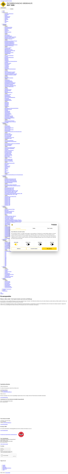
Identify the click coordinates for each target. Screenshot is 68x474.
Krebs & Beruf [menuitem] (7, 156)
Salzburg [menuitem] (6, 167)
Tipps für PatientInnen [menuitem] (8, 144)
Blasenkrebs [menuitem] (7, 102)
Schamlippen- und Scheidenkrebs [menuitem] (10, 85)
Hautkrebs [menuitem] (6, 62)
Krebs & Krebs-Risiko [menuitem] (8, 27)
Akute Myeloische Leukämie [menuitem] (9, 72)
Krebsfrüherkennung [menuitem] (8, 28)
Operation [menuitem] (6, 110)
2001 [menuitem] (5, 265)
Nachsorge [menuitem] (6, 149)
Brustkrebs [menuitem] (6, 58)
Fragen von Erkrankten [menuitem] (8, 160)
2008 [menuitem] (5, 258)
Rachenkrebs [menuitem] (7, 98)
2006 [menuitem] (5, 260)
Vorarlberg (6, 21)
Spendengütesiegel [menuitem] (8, 286)
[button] (3, 7)
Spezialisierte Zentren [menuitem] (8, 212)
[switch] (28, 244)
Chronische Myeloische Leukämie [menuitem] (10, 74)
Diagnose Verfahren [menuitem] (8, 47)
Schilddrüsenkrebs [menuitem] (8, 99)
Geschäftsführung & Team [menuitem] (9, 274)
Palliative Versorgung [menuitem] (8, 157)
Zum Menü (6, 0)
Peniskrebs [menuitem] (6, 105)
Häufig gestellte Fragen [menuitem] (8, 159)
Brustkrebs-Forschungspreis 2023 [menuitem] (10, 179)
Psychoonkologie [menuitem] (7, 126)
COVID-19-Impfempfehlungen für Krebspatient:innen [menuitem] (14, 174)
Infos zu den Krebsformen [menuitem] (9, 55)
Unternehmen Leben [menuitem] (8, 138)
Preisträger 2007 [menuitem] (7, 198)
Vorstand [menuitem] (6, 272)
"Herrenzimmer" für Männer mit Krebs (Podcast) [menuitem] (13, 221)
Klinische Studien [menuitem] (8, 118)
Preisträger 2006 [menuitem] (7, 199)
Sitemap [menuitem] (4, 466)
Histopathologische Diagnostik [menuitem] (10, 50)
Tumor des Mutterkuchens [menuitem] (9, 86)
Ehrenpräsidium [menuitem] (7, 273)
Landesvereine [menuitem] (7, 275)
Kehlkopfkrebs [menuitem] (7, 95)
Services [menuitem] (4, 206)
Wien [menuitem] (5, 171)
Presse (4, 11)
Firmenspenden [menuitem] (7, 285)
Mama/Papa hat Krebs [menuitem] (8, 155)
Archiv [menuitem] (6, 249)
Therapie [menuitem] (6, 31)
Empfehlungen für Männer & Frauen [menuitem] (11, 40)
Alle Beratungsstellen (4, 424)
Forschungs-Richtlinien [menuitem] (8, 182)
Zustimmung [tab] (18, 228)
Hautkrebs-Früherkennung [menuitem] (9, 45)
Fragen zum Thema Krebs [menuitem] (9, 129)
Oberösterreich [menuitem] (7, 166)
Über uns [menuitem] (4, 266)
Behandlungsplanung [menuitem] (8, 109)
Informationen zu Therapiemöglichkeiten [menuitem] (11, 108)
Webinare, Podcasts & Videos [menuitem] (10, 209)
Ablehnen (19, 248)
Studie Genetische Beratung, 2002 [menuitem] (10, 192)
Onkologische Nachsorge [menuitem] (9, 116)
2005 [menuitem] (5, 261)
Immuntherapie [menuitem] (7, 114)
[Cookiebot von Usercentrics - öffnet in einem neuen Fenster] (52, 225)
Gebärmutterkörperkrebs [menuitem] (9, 81)
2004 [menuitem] (5, 262)
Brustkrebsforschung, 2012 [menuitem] (9, 188)
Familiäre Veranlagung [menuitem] (8, 38)
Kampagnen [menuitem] (5, 239)
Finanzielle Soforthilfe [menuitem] (8, 134)
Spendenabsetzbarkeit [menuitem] (8, 287)
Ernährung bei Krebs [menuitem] (8, 151)
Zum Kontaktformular (4, 430)
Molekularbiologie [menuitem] (8, 51)
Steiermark (6, 19)
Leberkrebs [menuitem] (6, 65)
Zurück (6, 26)
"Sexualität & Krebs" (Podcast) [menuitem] (10, 222)
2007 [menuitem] (5, 259)
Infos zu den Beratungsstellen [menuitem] (10, 163)
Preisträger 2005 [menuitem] (7, 200)
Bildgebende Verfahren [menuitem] (8, 49)
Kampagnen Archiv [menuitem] (8, 251)
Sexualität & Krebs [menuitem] (8, 153)
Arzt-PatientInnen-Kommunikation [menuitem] (10, 141)
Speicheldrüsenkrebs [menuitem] (8, 100)
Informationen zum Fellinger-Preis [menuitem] (10, 196)
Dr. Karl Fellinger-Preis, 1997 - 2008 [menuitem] (11, 194)
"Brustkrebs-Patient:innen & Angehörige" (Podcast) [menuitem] (13, 220)
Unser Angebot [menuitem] (7, 125)
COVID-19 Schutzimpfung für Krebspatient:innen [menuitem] (13, 131)
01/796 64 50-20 (4, 390)
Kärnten (6, 15)
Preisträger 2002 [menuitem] (7, 202)
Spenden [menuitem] (4, 278)
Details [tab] (34, 228)
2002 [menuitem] (5, 264)
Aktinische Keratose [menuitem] (8, 89)
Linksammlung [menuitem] (7, 238)
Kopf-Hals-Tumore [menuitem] (8, 63)
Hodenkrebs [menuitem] (7, 103)
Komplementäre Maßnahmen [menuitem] (9, 117)
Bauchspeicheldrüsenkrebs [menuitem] (9, 57)
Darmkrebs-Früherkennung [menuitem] (9, 43)
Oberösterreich (7, 17)
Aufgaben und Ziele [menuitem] (8, 271)
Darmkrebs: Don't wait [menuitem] (8, 248)
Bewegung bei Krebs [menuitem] (8, 152)
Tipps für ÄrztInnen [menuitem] (8, 145)
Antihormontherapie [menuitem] (8, 113)
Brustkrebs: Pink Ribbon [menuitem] (9, 242)
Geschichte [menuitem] (6, 269)
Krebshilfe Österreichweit (9, 13)
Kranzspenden (5, 290)
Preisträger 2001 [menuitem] (7, 203)
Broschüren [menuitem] (7, 210)
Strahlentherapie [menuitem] (7, 111)
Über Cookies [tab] (49, 228)
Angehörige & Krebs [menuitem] (8, 154)
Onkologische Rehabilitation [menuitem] (9, 148)
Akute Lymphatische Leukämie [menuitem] (10, 71)
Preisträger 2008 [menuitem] (7, 197)
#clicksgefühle (7, 472)
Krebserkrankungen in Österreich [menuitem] (10, 121)
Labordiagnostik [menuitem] (7, 48)
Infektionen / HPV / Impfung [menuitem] (9, 37)
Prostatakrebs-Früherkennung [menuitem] (10, 42)
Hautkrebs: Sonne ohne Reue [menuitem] (10, 246)
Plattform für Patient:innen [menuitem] (9, 127)
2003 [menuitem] (5, 263)
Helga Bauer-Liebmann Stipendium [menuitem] (11, 180)
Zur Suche (10, 0)
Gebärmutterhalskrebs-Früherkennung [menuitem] (11, 44)
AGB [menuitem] (3, 469)
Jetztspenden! (1, 293)
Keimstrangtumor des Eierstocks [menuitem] (10, 82)
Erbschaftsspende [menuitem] (8, 284)
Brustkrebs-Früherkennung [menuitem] (9, 41)
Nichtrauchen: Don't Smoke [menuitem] (9, 247)
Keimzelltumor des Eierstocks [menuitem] (10, 83)
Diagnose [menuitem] (6, 29)
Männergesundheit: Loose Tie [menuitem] (10, 243)
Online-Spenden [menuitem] (7, 281)
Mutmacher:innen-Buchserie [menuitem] (9, 211)
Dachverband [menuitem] (7, 172)
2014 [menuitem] (5, 253)
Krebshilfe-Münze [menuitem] (8, 277)
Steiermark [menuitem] (6, 168)
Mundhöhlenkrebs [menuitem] (8, 96)
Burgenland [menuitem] (7, 164)
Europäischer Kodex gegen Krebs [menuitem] (10, 36)
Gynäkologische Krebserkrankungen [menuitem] (11, 61)
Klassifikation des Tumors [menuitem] (9, 52)
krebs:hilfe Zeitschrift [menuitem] (8, 213)
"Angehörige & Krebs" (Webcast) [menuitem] (10, 216)
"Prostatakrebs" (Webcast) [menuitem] (9, 218)
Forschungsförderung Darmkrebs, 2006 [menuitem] (11, 190)
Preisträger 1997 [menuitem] (7, 205)
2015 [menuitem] (5, 252)
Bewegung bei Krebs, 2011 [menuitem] (9, 189)
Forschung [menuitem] (4, 175)
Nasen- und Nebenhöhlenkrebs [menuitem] (10, 97)
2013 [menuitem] (5, 254)
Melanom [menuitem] (6, 91)
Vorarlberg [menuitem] (6, 170)
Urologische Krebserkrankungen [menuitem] (10, 68)
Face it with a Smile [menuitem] (8, 135)
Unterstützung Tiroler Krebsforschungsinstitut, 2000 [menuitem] (13, 193)
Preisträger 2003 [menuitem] (7, 201)
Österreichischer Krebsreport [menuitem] (9, 120)
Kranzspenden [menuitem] (7, 283)
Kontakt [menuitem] (4, 465)
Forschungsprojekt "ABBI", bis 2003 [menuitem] (11, 191)
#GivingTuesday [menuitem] (7, 282)
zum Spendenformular (4, 397)
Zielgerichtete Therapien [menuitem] (9, 115)
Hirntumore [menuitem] (7, 60)
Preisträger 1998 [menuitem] (7, 204)
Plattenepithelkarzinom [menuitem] (8, 92)
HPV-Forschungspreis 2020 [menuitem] (9, 187)
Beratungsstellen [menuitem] (7, 130)
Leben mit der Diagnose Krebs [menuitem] (10, 147)
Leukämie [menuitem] (6, 56)
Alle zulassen (49, 248)
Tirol (5, 20)
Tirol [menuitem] (5, 169)
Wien (5, 22)
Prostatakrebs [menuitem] (7, 106)
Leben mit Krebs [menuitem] (7, 128)
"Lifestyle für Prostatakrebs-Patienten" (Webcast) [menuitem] (13, 219)
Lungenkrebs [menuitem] (7, 66)
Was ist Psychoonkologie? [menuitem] (9, 140)
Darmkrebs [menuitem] (6, 59)
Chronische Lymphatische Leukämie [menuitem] (11, 73)
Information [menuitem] (4, 24)
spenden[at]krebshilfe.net (7, 391)
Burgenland (7, 14)
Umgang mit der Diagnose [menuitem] (9, 150)
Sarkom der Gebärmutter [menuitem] (9, 84)
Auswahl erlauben (34, 248)
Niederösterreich (7, 16)
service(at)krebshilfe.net (7, 422)
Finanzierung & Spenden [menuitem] (9, 276)
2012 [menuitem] (5, 255)
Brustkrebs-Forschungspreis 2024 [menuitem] (10, 178)
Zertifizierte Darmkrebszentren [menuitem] (10, 234)
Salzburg (6, 18)
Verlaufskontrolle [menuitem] (7, 53)
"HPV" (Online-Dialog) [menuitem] (9, 224)
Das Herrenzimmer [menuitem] (8, 136)
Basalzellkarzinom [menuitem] (8, 90)
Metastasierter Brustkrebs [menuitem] (9, 77)
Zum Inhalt (2, 0)
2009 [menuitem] (5, 257)
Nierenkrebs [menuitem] (7, 104)
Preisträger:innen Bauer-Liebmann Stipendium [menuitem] (12, 185)
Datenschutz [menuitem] (5, 468)
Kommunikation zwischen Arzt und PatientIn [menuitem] (12, 143)
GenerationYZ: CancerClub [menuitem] (9, 137)
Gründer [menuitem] (6, 270)
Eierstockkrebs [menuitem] (7, 79)
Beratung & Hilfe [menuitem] (5, 122)
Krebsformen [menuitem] (7, 30)
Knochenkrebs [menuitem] (7, 64)
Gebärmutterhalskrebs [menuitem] (8, 80)
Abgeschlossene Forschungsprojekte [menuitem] (11, 181)
